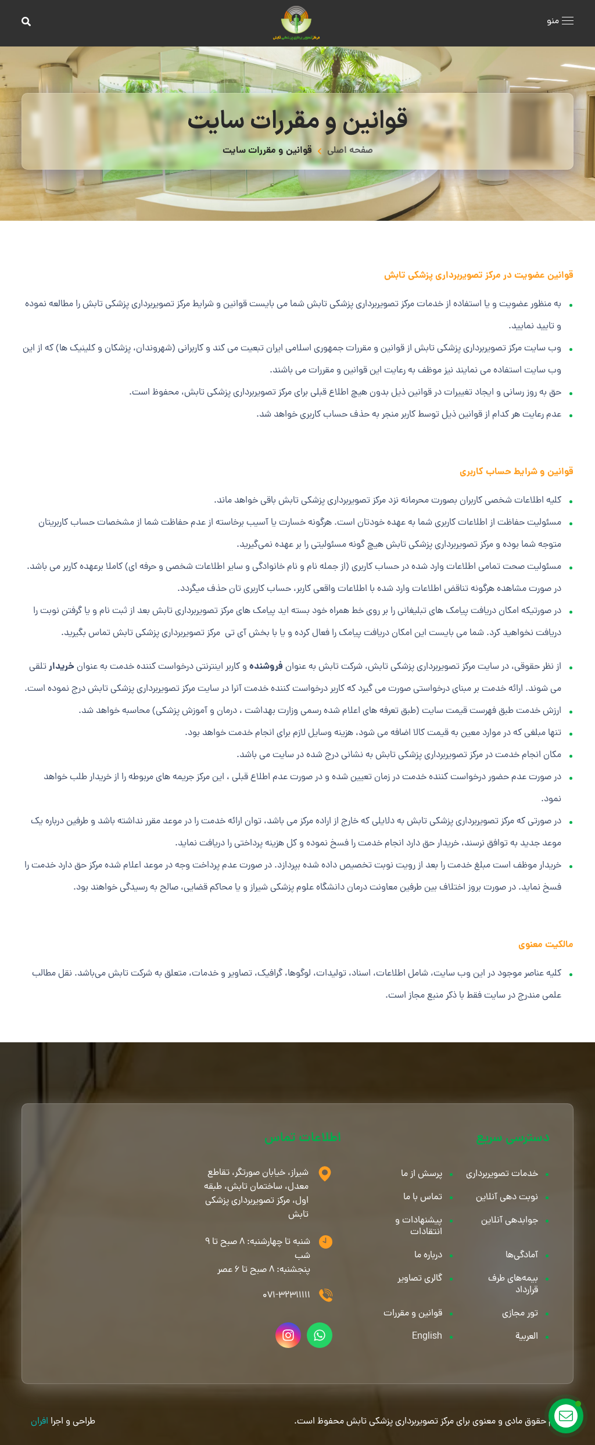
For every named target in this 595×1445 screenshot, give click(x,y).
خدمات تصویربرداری (502, 1174)
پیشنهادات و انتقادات (418, 1226)
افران (39, 1422)
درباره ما (428, 1256)
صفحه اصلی (350, 151)
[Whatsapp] (319, 1335)
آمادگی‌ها (522, 1256)
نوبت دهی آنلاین (507, 1197)
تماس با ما (422, 1197)
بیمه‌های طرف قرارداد (513, 1284)
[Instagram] (288, 1335)
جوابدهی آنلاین (509, 1221)
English (427, 1337)
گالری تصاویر (419, 1279)
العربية (526, 1337)
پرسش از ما (421, 1174)
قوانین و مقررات (412, 1314)
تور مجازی (520, 1314)
